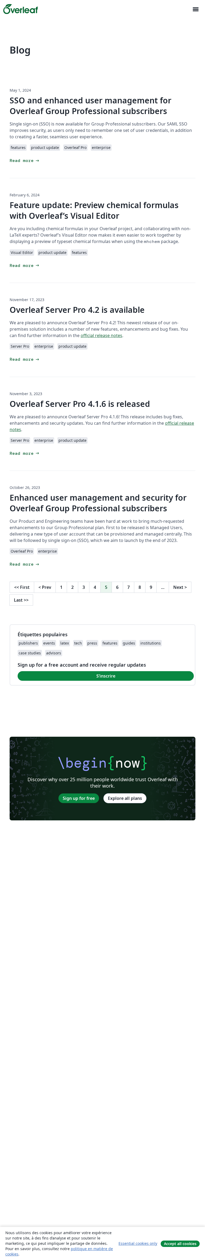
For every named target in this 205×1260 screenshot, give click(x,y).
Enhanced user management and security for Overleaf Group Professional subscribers (98, 503)
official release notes (101, 335)
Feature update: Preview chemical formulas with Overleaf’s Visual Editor (94, 210)
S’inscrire (105, 676)
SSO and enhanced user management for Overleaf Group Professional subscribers (90, 105)
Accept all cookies (180, 1243)
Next (180, 587)
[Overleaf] (20, 9)
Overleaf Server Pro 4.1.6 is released (80, 403)
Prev (44, 587)
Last (21, 600)
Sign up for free (79, 798)
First (22, 587)
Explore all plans (125, 798)
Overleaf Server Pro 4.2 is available (77, 309)
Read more (25, 160)
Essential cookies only (138, 1243)
